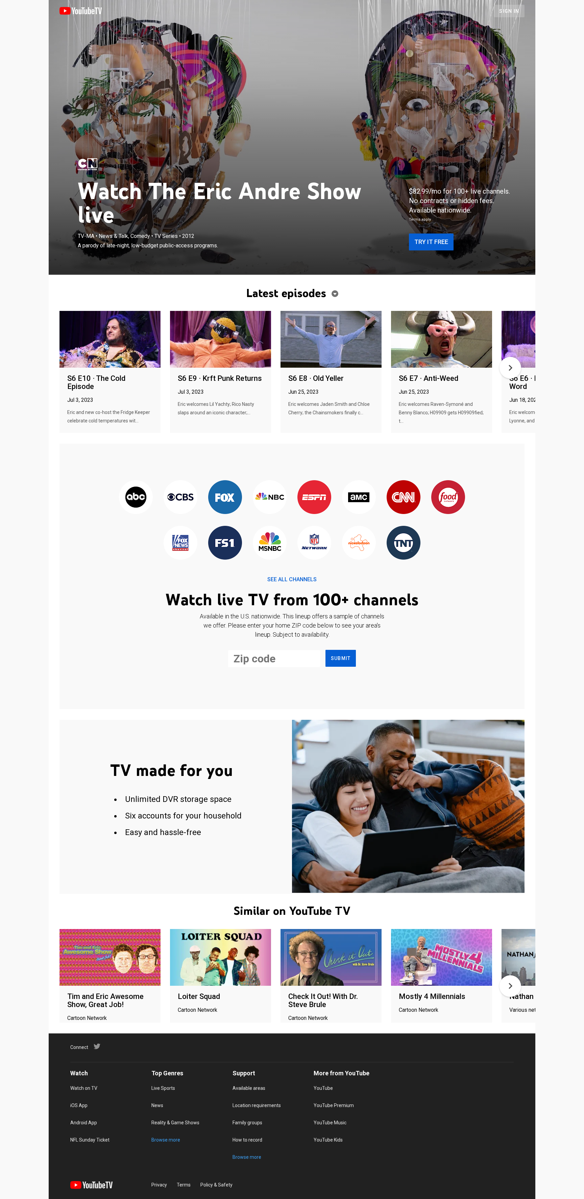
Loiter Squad (199, 996)
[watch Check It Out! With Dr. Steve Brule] (331, 958)
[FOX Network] (225, 497)
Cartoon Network (87, 1018)
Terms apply (420, 219)
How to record (247, 1140)
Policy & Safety (216, 1185)
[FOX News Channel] (180, 543)
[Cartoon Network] (87, 164)
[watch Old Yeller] (331, 340)
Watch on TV (83, 1088)
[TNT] (403, 543)
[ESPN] (314, 497)
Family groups (247, 1122)
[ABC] (136, 497)
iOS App (79, 1105)
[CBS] (180, 497)
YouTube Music (330, 1122)
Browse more (165, 1140)
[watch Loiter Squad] (220, 958)
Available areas (249, 1088)
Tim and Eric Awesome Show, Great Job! (105, 1000)
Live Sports (163, 1088)
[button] (510, 367)
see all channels (292, 579)
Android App (83, 1122)
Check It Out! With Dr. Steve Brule (323, 1000)
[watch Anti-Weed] (441, 340)
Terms (184, 1185)
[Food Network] (448, 497)
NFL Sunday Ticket (90, 1140)
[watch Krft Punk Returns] (220, 340)
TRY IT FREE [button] (431, 241)
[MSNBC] (269, 543)
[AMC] (359, 497)
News (157, 1105)
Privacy (159, 1185)
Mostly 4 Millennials (432, 996)
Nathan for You (534, 996)
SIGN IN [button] (509, 11)
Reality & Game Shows (175, 1122)
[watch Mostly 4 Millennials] (441, 958)
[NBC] (269, 497)
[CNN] (403, 497)
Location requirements (257, 1105)
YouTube (323, 1088)
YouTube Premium (334, 1105)
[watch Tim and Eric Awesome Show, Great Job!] (110, 958)
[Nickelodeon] (359, 543)
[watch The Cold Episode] (110, 340)
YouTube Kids (328, 1140)
